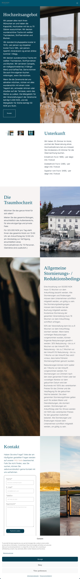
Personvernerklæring (46, 576)
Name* (9, 479)
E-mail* (9, 487)
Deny (40, 565)
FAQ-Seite (18, 460)
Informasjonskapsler (33, 576)
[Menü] (76, 3)
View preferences (40, 571)
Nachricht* (11, 504)
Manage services (8, 553)
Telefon (9, 495)
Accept (40, 559)
